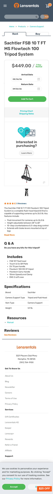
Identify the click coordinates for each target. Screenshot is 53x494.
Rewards (9, 439)
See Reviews (10, 335)
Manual (10, 322)
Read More (9, 235)
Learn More (26, 153)
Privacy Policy (13, 478)
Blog (7, 381)
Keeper (8, 428)
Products (22, 26)
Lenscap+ (9, 433)
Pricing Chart (26, 111)
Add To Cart (27, 99)
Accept (14, 487)
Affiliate (8, 450)
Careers (8, 393)
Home (11, 26)
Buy (37, 33)
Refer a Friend (11, 445)
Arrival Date (27, 74)
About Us (9, 376)
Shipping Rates (26, 114)
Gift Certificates (12, 417)
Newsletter (10, 387)
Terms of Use (11, 398)
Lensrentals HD (12, 422)
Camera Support (37, 26)
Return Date (27, 84)
